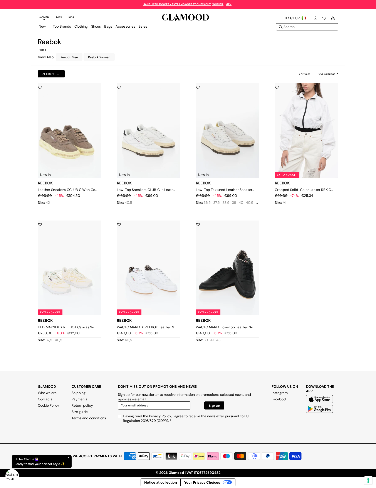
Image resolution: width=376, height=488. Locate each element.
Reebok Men (69, 57)
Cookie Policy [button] (48, 405)
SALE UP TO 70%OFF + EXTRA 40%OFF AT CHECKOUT (177, 4)
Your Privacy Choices (202, 482)
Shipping (79, 393)
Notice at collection (160, 482)
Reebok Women (99, 57)
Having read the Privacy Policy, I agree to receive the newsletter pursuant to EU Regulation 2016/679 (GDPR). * (186, 418)
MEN (229, 4)
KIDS (71, 17)
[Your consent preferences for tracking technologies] (368, 480)
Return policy (82, 405)
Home (42, 50)
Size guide (80, 411)
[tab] (44, 18)
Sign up (214, 406)
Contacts (45, 399)
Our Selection (327, 74)
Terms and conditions (89, 418)
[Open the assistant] (12, 476)
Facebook (279, 399)
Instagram (280, 393)
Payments (79, 399)
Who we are (47, 393)
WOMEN (217, 4)
